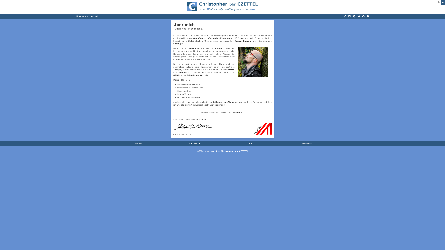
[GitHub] (363, 16)
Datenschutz (306, 143)
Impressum (194, 143)
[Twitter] (358, 16)
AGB (251, 143)
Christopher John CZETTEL (234, 151)
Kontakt (95, 16)
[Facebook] (354, 16)
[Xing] (345, 16)
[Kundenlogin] (443, 2)
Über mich (82, 16)
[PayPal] (368, 16)
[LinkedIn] (349, 16)
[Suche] (439, 2)
